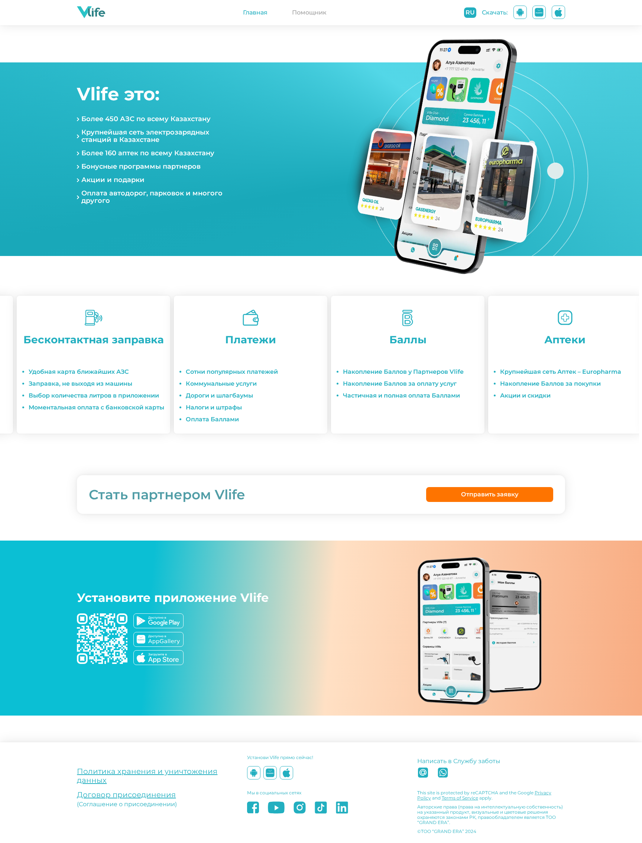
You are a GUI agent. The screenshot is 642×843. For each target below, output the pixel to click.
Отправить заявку (489, 494)
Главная (255, 12)
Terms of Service (460, 798)
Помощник (309, 12)
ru (470, 12)
